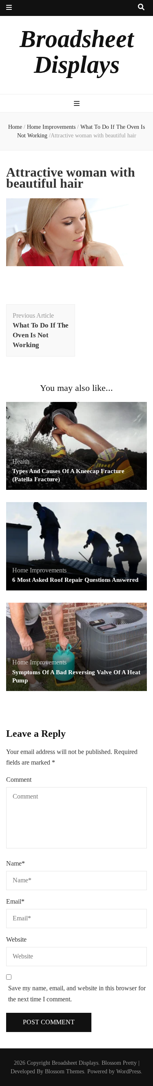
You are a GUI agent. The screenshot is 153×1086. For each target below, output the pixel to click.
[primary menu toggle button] (77, 104)
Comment (18, 779)
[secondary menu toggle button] (9, 7)
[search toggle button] (141, 7)
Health (20, 461)
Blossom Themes (64, 1071)
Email (15, 901)
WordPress (128, 1071)
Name (15, 863)
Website (16, 939)
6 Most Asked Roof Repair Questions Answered (75, 580)
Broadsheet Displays (77, 51)
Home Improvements (51, 127)
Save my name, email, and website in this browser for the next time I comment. (77, 994)
